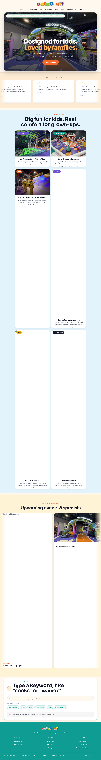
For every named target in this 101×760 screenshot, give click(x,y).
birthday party (13, 707)
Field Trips (50, 741)
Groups (50, 748)
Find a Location (50, 62)
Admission (33, 9)
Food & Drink (18, 744)
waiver (31, 707)
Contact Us (82, 741)
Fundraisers (71, 9)
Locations (22, 9)
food (50, 707)
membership (41, 707)
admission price (60, 707)
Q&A (80, 9)
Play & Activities (18, 741)
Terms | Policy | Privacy (83, 748)
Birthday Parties (46, 9)
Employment (83, 744)
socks (23, 707)
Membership (59, 9)
